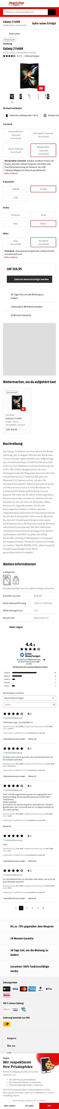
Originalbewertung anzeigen (14, 739)
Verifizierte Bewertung (13, 718)
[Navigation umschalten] (4, 3)
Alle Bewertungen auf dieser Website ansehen (30, 667)
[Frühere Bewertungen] (15, 907)
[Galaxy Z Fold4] (17, 402)
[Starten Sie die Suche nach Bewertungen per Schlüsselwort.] (54, 704)
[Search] (52, 12)
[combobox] (25, 12)
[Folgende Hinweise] (43, 908)
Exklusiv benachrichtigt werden (31, 279)
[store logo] (16, 3)
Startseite (14, 33)
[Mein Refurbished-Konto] (49, 3)
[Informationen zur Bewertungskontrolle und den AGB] (44, 660)
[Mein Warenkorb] (54, 3)
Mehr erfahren (11, 173)
